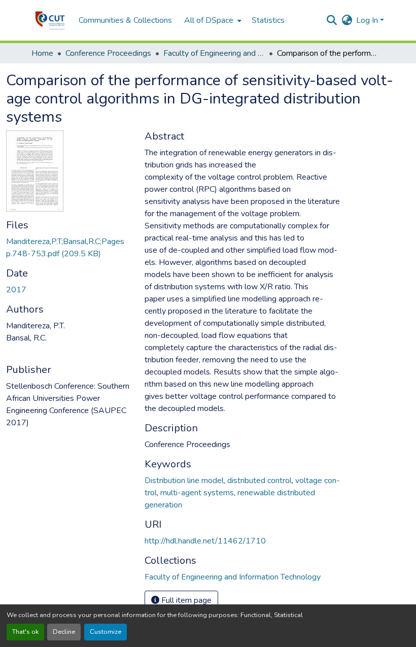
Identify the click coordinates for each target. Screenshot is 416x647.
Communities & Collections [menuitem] (125, 20)
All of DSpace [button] (208, 20)
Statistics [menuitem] (268, 20)
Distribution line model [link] (184, 480)
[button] (49, 20)
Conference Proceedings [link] (108, 53)
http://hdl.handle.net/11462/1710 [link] (205, 541)
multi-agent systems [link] (197, 492)
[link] (69, 247)
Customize (105, 631)
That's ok (25, 631)
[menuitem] (211, 20)
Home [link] (42, 53)
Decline (64, 631)
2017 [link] (16, 289)
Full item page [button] (185, 600)
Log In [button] (368, 20)
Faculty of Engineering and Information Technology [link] (214, 53)
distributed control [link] (259, 480)
